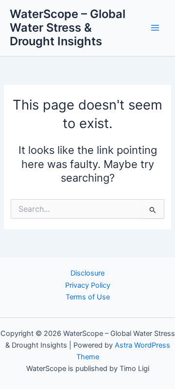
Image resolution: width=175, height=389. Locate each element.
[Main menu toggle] (155, 28)
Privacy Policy (87, 285)
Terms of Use (88, 297)
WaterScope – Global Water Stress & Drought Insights (67, 28)
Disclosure (87, 273)
